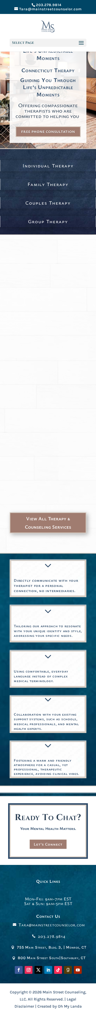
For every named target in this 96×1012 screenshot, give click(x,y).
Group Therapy (48, 221)
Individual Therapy (48, 165)
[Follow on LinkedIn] (48, 970)
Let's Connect (48, 844)
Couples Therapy (48, 202)
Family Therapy (48, 184)
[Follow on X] (38, 970)
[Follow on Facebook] (19, 970)
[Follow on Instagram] (28, 970)
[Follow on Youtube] (78, 970)
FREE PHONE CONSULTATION (48, 131)
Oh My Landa (70, 1006)
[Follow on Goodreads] (68, 970)
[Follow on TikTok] (58, 970)
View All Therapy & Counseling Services (48, 522)
